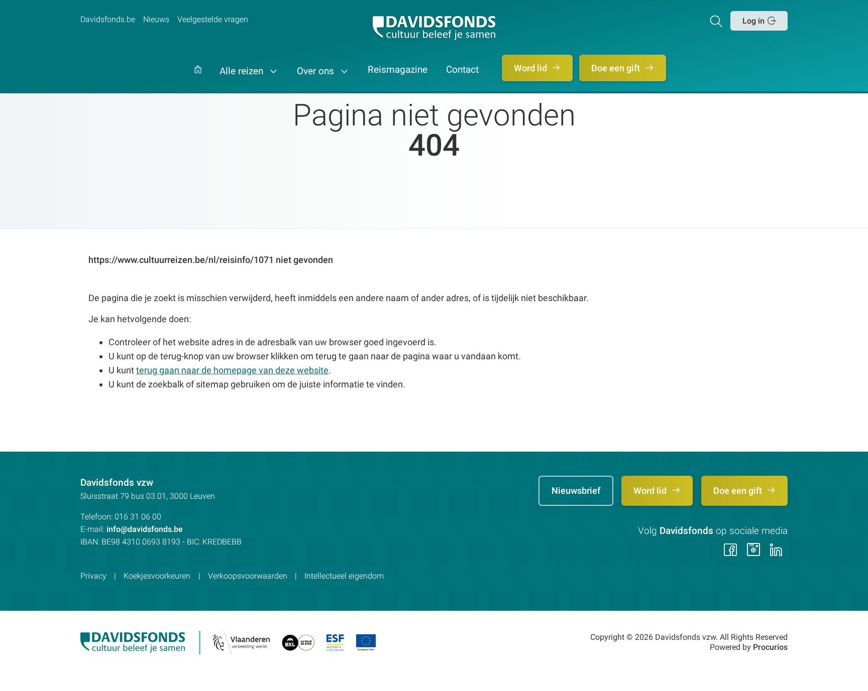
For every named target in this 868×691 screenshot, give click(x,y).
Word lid (531, 68)
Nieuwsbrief (576, 490)
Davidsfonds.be (107, 19)
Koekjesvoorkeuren (157, 576)
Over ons (317, 71)
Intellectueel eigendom (344, 576)
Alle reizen (243, 71)
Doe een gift (616, 68)
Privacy (93, 576)
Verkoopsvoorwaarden (247, 576)
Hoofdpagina (198, 79)
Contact (462, 70)
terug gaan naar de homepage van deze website (232, 370)
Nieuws (156, 19)
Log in (753, 21)
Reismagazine (397, 70)
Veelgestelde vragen (212, 19)
